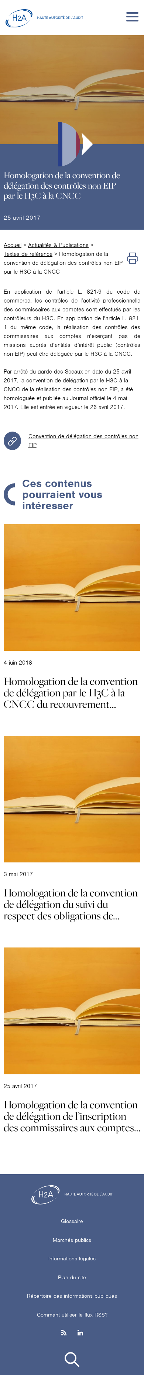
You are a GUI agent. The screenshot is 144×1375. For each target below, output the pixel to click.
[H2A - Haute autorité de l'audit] (44, 16)
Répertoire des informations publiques (72, 1296)
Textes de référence (28, 254)
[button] (72, 1360)
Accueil (12, 245)
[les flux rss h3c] (63, 1333)
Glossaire (72, 1221)
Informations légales (72, 1258)
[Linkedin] (80, 1333)
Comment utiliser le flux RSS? (72, 1314)
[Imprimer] (132, 258)
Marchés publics (72, 1240)
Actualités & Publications (58, 245)
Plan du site (72, 1277)
